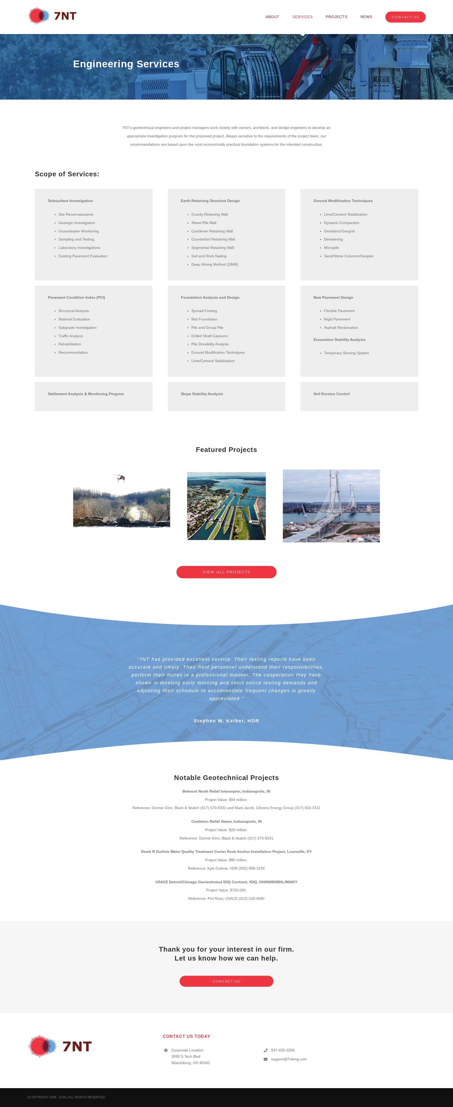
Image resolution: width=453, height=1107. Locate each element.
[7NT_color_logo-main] (52, 8)
